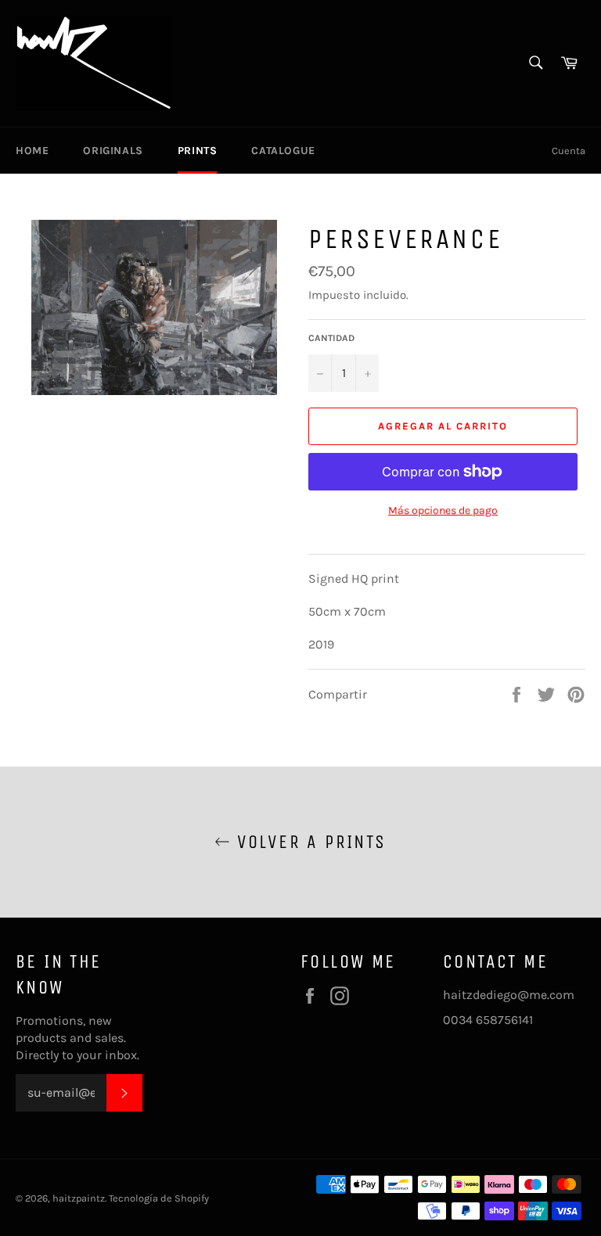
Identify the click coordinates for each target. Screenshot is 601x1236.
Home (32, 150)
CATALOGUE (283, 150)
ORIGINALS (112, 150)
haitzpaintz (78, 1198)
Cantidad (331, 337)
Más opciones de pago (443, 510)
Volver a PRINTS (308, 842)
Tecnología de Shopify (159, 1198)
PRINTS (198, 150)
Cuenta (568, 150)
